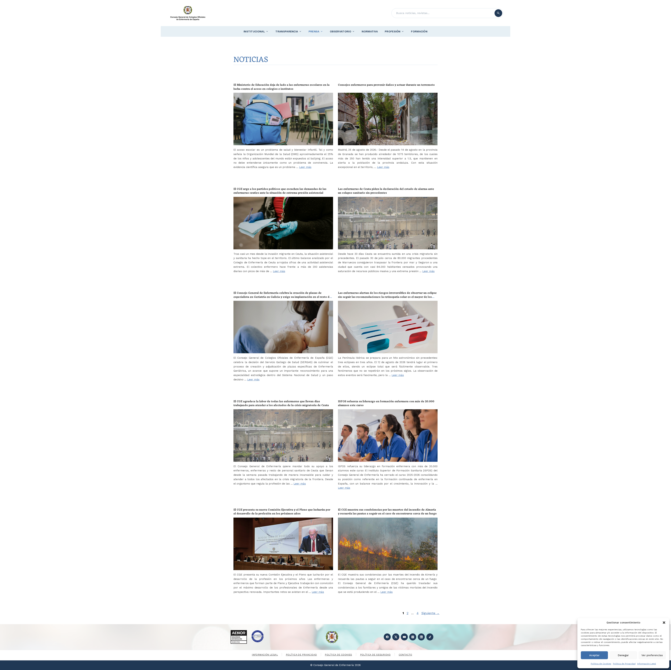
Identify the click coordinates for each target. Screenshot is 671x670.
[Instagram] (412, 636)
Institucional (254, 31)
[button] (664, 622)
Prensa (314, 31)
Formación (419, 31)
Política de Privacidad (624, 663)
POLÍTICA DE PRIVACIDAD (301, 654)
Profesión (393, 31)
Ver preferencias (652, 655)
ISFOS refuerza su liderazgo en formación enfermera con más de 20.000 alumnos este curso (386, 403)
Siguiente (430, 613)
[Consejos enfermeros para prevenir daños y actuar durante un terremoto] (388, 119)
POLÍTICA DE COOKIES (338, 654)
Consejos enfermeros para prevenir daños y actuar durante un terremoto (386, 85)
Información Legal (646, 663)
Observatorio (340, 31)
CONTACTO (405, 654)
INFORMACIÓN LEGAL (265, 654)
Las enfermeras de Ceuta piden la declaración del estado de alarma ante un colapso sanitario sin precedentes (386, 191)
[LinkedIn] (421, 636)
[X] (395, 636)
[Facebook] (387, 636)
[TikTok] (429, 636)
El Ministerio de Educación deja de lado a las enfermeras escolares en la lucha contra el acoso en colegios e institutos (281, 87)
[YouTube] (404, 636)
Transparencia (286, 31)
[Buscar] (498, 13)
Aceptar (594, 655)
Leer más (305, 167)
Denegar (623, 655)
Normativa (370, 31)
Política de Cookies (601, 663)
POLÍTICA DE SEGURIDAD (375, 654)
